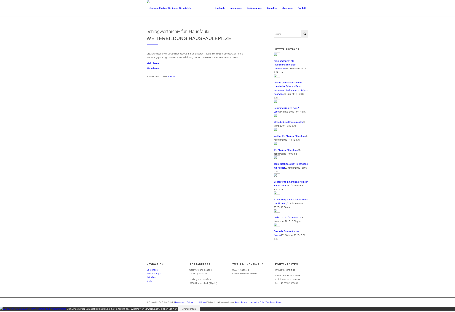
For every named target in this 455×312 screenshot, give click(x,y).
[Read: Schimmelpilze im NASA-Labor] (277, 102)
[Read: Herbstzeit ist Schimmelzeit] (277, 211)
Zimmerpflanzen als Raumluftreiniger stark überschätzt (285, 64)
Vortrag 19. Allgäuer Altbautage (290, 136)
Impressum (180, 302)
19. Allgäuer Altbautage (286, 150)
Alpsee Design (241, 302)
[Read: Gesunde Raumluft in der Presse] (277, 225)
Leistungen (152, 270)
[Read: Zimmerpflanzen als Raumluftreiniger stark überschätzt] (277, 55)
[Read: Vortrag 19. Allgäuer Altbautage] (277, 130)
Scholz (171, 76)
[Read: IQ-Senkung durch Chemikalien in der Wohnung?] (277, 193)
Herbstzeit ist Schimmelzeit (288, 217)
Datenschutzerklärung (196, 302)
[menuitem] (220, 8)
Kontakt (150, 281)
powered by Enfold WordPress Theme (265, 302)
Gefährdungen (154, 273)
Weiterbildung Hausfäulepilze (189, 38)
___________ (152, 43)
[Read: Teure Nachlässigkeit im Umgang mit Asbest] (277, 158)
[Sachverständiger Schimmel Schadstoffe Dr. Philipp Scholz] (171, 8)
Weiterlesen (153, 68)
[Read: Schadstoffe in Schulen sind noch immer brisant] (277, 176)
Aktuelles (151, 277)
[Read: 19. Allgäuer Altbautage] (277, 144)
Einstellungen (189, 308)
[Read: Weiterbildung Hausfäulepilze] (277, 116)
